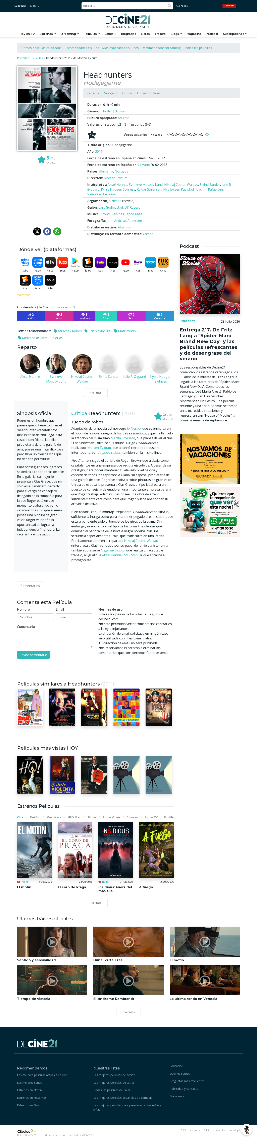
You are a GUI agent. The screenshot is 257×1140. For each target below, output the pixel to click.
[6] (187, 134)
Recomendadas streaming (161, 48)
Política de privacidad (214, 1130)
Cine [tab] (20, 817)
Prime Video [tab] (111, 817)
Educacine (176, 1066)
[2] (172, 134)
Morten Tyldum (99, 447)
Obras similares (149, 93)
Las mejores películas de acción (114, 1075)
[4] (180, 134)
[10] (201, 134)
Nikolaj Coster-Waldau (141, 540)
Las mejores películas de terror (113, 1082)
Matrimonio (126, 331)
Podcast (212, 34)
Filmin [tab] (92, 817)
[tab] (30, 586)
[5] (183, 134)
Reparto (93, 93)
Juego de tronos (113, 550)
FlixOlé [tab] (169, 817)
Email (60, 609)
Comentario (26, 626)
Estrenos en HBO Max (32, 1098)
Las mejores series (29, 1082)
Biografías (128, 34)
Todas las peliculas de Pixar (111, 1090)
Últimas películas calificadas (40, 48)
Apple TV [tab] (151, 817)
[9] (198, 134)
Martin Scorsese (123, 438)
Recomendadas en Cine (81, 48)
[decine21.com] (37, 1042)
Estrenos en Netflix (29, 1090)
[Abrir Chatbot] (246, 1129)
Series (108, 34)
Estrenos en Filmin (29, 1105)
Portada (22, 58)
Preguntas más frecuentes (187, 1081)
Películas (90, 34)
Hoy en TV (33, 5)
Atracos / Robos (69, 331)
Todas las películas (198, 48)
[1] (169, 134)
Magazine (194, 34)
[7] (191, 134)
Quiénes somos (180, 1073)
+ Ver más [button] (128, 1012)
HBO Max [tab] (74, 817)
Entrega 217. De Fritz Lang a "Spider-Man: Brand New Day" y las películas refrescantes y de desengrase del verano (208, 344)
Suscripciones (233, 34)
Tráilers (160, 34)
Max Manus (132, 555)
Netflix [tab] (35, 817)
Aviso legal (234, 1130)
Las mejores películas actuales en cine (42, 1075)
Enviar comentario (33, 655)
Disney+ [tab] (132, 817)
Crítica (127, 93)
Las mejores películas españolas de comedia (122, 1098)
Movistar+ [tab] (54, 817)
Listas (145, 34)
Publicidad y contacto (184, 1089)
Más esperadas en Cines (120, 48)
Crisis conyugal (99, 331)
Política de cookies (190, 1130)
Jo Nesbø (134, 428)
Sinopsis (110, 93)
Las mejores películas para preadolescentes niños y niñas (127, 1107)
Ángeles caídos (109, 452)
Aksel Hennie (112, 555)
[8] (194, 134)
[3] (176, 134)
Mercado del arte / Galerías (42, 338)
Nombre (23, 609)
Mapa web (177, 1096)
